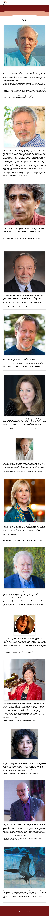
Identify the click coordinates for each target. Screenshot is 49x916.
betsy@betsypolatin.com (30, 911)
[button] (46, 2)
